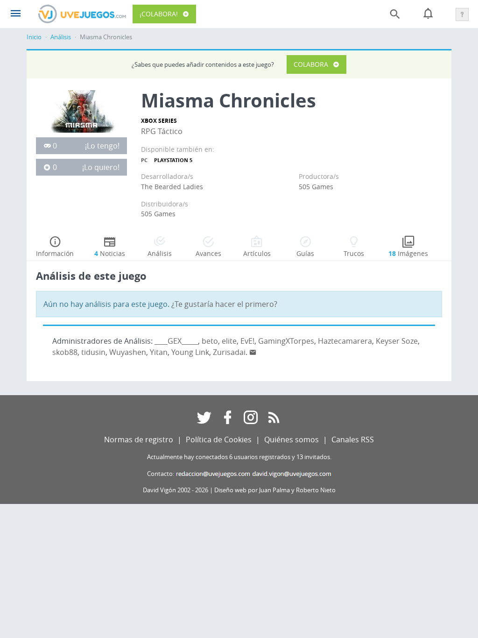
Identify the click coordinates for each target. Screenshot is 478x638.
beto (210, 341)
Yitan (159, 352)
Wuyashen (127, 352)
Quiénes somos (291, 439)
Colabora (311, 64)
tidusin (93, 352)
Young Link (190, 352)
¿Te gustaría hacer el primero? (224, 304)
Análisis (60, 37)
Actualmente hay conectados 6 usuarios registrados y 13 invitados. (239, 457)
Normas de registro (138, 439)
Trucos (354, 253)
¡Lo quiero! (101, 167)
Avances (208, 253)
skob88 (64, 352)
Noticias (109, 253)
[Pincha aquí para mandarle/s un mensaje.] (253, 352)
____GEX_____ (176, 341)
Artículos (257, 253)
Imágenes (408, 253)
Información (55, 253)
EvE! (247, 341)
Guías (305, 253)
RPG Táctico (162, 131)
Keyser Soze (397, 341)
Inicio (34, 37)
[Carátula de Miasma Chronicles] (81, 111)
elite (229, 341)
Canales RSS (352, 439)
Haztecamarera (345, 341)
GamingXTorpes (286, 341)
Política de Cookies (219, 439)
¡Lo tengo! (102, 146)
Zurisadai (229, 352)
